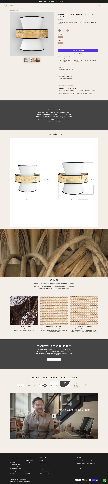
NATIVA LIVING (16, 479)
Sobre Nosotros (43, 462)
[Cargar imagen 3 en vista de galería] (34, 60)
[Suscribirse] (97, 460)
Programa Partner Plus (44, 473)
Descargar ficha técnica (63, 83)
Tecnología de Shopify (14, 481)
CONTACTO (54, 359)
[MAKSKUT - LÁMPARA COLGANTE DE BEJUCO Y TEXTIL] (59, 30)
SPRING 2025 (15, 10)
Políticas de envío (28, 471)
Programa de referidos (44, 471)
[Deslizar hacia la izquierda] (22, 60)
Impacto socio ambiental (45, 464)
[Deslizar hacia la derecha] (41, 60)
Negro (60, 42)
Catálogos (41, 469)
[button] (102, 5)
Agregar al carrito (78, 47)
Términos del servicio (29, 464)
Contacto (41, 460)
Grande (60, 36)
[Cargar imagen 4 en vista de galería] (38, 60)
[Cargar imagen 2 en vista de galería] (30, 60)
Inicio (11, 10)
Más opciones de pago (78, 53)
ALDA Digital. (27, 481)
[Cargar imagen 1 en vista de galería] (26, 60)
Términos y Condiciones (29, 462)
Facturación (27, 473)
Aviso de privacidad (29, 460)
